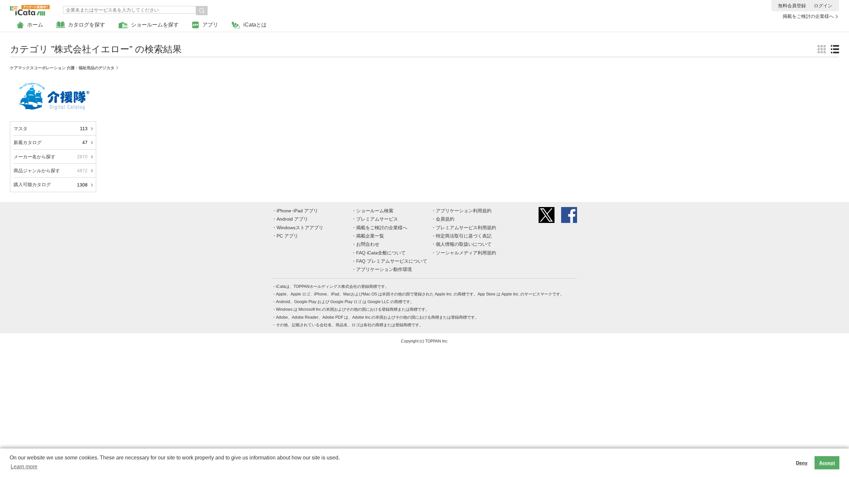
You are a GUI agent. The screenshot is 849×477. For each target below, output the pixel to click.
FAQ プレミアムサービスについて (391, 261)
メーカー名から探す (51, 156)
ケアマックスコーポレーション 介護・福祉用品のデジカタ (62, 68)
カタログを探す (86, 24)
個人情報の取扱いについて (463, 244)
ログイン (823, 5)
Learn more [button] (24, 466)
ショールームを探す (155, 24)
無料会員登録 (792, 5)
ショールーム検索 (374, 210)
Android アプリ (292, 219)
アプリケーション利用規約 (463, 210)
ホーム (35, 24)
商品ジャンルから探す (51, 170)
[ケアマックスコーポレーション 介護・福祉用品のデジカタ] (53, 80)
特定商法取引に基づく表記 (463, 235)
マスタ (51, 128)
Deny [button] (802, 462)
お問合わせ (367, 244)
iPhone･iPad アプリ (297, 210)
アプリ (210, 24)
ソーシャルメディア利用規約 (466, 252)
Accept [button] (827, 462)
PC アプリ (287, 235)
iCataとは (255, 24)
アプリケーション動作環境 (384, 269)
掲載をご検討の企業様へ (808, 16)
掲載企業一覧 (370, 235)
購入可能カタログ (51, 184)
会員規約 (445, 219)
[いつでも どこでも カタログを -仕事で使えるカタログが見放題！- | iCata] (30, 8)
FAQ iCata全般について (381, 252)
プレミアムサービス (377, 219)
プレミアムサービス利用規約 (466, 227)
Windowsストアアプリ (300, 227)
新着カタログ (51, 142)
